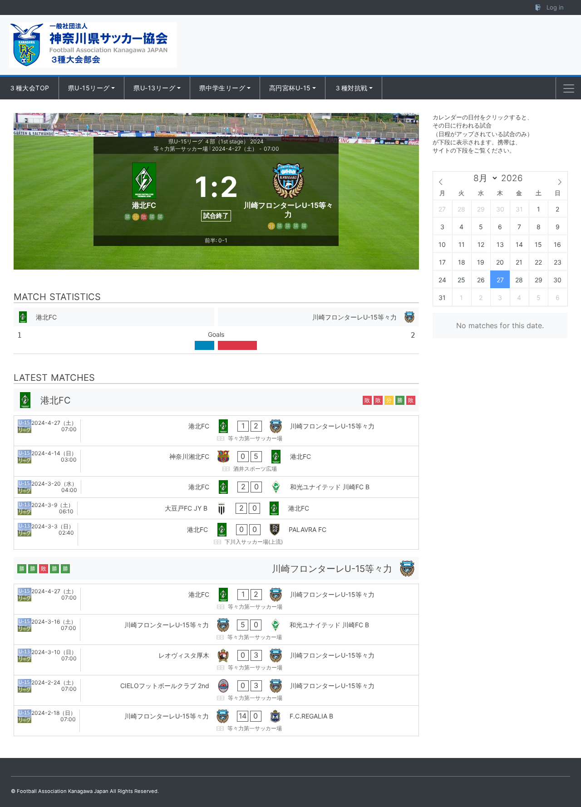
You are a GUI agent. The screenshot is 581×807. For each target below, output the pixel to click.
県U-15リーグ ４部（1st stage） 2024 (216, 141)
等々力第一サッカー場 (180, 148)
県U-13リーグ (154, 88)
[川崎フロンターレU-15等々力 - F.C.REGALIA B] (216, 721)
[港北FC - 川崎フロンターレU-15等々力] (216, 431)
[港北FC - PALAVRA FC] (216, 534)
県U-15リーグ (89, 88)
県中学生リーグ (222, 88)
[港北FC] (144, 195)
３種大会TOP (29, 88)
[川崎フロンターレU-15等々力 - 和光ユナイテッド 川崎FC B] (216, 630)
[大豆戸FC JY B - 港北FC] (216, 508)
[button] (569, 88)
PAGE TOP (559, 775)
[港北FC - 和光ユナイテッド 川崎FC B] (216, 487)
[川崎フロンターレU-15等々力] (288, 195)
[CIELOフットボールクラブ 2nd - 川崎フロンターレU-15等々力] (216, 690)
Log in (554, 7)
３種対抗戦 (351, 88)
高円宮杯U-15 (290, 88)
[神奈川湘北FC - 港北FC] (216, 461)
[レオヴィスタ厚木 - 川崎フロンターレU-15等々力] (216, 660)
